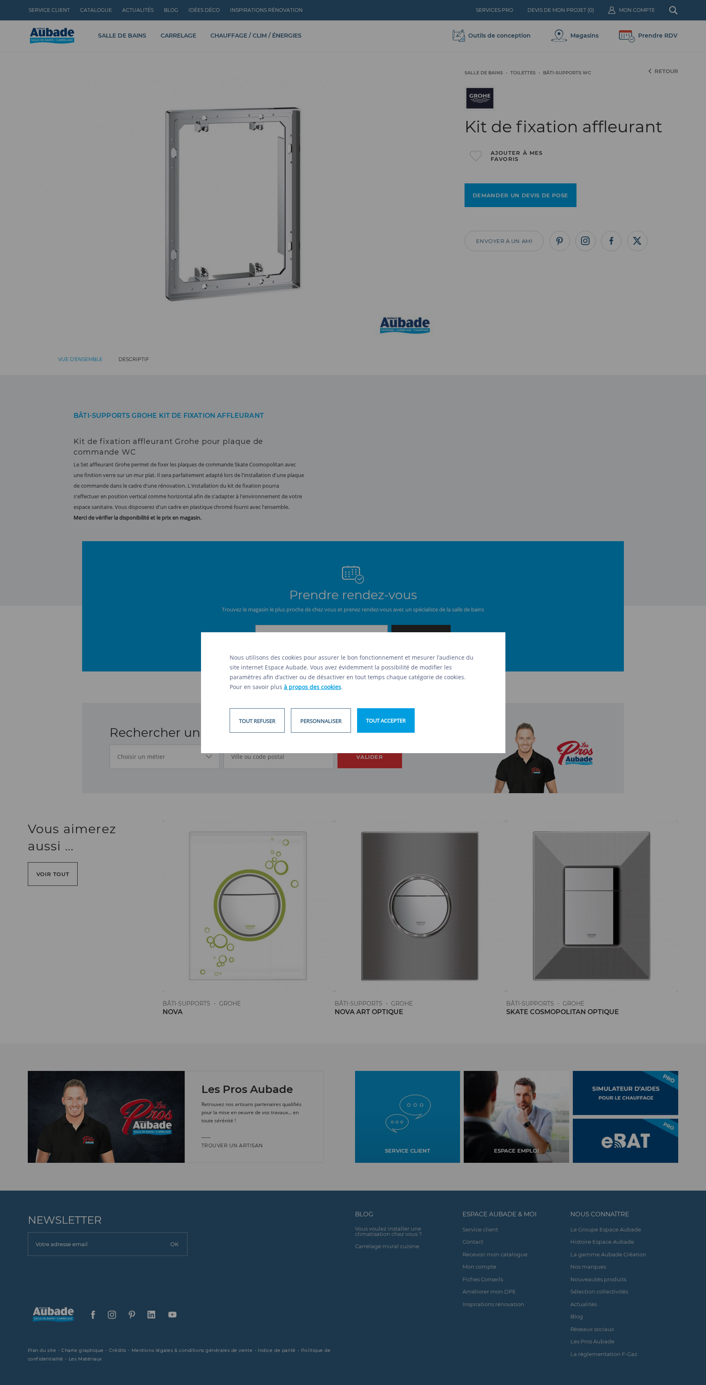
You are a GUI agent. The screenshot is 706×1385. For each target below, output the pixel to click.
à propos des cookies (312, 687)
